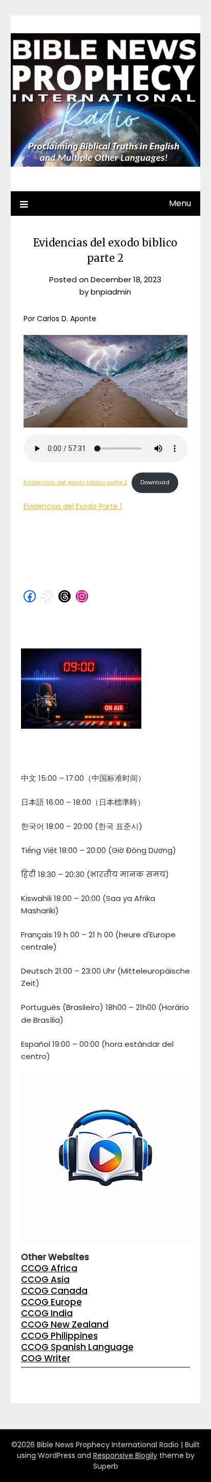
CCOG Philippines (59, 1336)
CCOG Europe (51, 1302)
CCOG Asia (45, 1279)
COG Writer (45, 1358)
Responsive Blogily (125, 1455)
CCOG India (47, 1313)
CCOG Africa (49, 1268)
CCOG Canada (54, 1291)
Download (155, 482)
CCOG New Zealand (65, 1324)
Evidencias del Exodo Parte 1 (73, 506)
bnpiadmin (111, 291)
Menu (180, 203)
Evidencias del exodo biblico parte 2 (76, 482)
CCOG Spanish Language (77, 1347)
